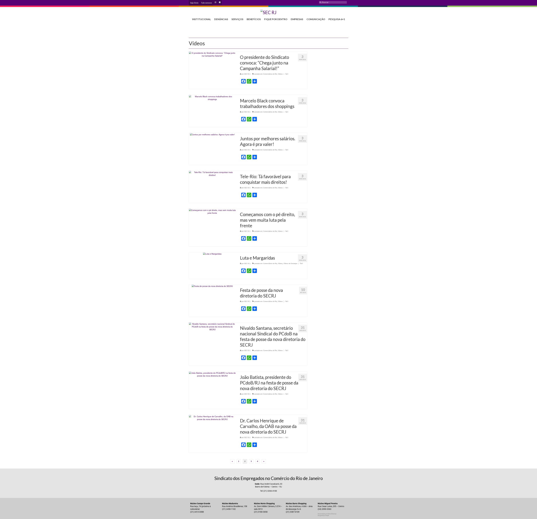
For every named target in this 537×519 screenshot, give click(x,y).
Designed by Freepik (323, 515)
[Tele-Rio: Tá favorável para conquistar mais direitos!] (212, 173)
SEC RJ (247, 74)
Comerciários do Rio (270, 74)
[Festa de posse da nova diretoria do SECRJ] (212, 286)
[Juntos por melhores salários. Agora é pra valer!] (212, 134)
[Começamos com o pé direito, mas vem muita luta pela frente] (212, 211)
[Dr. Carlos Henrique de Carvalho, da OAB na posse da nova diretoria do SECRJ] (212, 418)
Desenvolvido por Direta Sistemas (327, 514)
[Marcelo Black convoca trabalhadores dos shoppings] (212, 98)
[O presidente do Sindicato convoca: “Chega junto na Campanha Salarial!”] (212, 54)
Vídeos (280, 74)
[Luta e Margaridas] (212, 254)
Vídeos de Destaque (290, 263)
